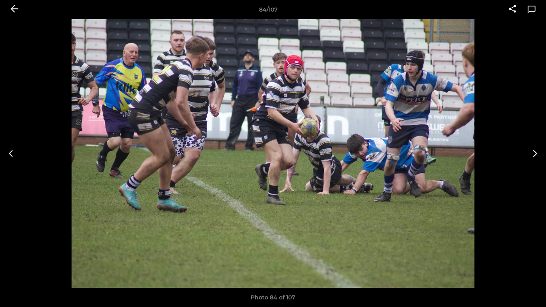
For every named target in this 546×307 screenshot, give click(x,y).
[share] (512, 9)
